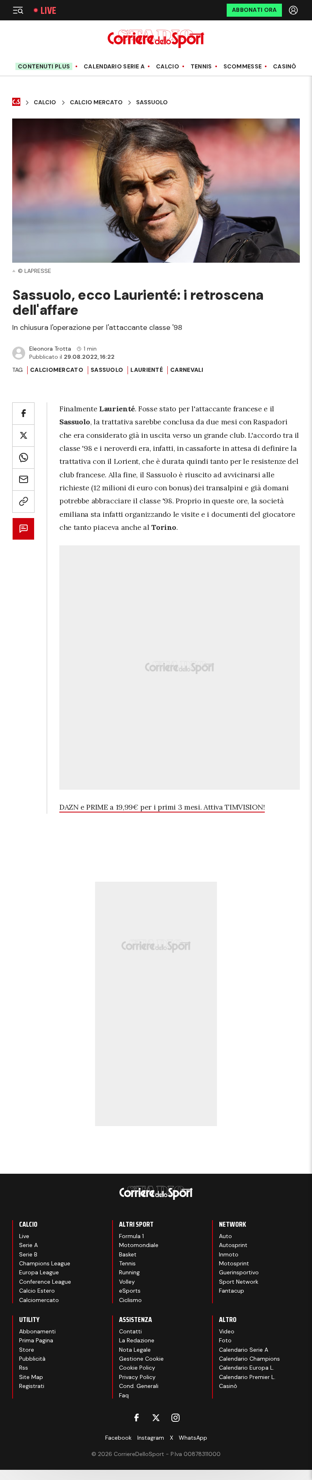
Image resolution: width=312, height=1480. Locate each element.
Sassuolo (152, 102)
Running (129, 1272)
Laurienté (146, 369)
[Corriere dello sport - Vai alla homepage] (156, 39)
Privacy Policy (137, 1377)
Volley (127, 1281)
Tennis (201, 66)
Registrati (31, 1386)
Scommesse (242, 66)
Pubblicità (32, 1358)
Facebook (118, 1437)
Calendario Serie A (114, 66)
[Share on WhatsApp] (23, 457)
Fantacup (231, 1290)
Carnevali (187, 369)
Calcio (167, 66)
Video (226, 1331)
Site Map (31, 1377)
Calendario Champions (249, 1358)
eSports (130, 1290)
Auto (225, 1236)
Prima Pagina (36, 1340)
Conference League (45, 1281)
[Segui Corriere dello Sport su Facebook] (136, 1418)
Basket (127, 1254)
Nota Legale (135, 1349)
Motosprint (234, 1263)
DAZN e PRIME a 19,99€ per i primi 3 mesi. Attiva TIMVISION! (162, 807)
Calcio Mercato (96, 102)
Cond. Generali (138, 1386)
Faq (124, 1395)
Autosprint (233, 1245)
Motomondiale (138, 1245)
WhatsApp (193, 1437)
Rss (23, 1367)
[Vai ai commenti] (23, 529)
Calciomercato (56, 369)
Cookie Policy (137, 1367)
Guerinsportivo (239, 1272)
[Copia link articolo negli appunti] (23, 501)
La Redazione (136, 1340)
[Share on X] (23, 435)
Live (48, 10)
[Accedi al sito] (294, 10)
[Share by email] (23, 479)
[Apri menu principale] (18, 10)
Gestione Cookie (141, 1358)
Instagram (150, 1437)
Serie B (28, 1254)
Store (26, 1349)
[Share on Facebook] (23, 413)
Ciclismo (130, 1300)
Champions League (44, 1263)
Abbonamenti (37, 1331)
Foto (225, 1340)
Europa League (39, 1272)
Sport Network (238, 1281)
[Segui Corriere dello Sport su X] (156, 1418)
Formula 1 (131, 1236)
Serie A (28, 1245)
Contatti (130, 1331)
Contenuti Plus (44, 66)
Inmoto (228, 1254)
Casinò (285, 66)
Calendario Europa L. (246, 1367)
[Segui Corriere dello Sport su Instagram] (175, 1418)
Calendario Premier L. (247, 1377)
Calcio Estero (37, 1290)
